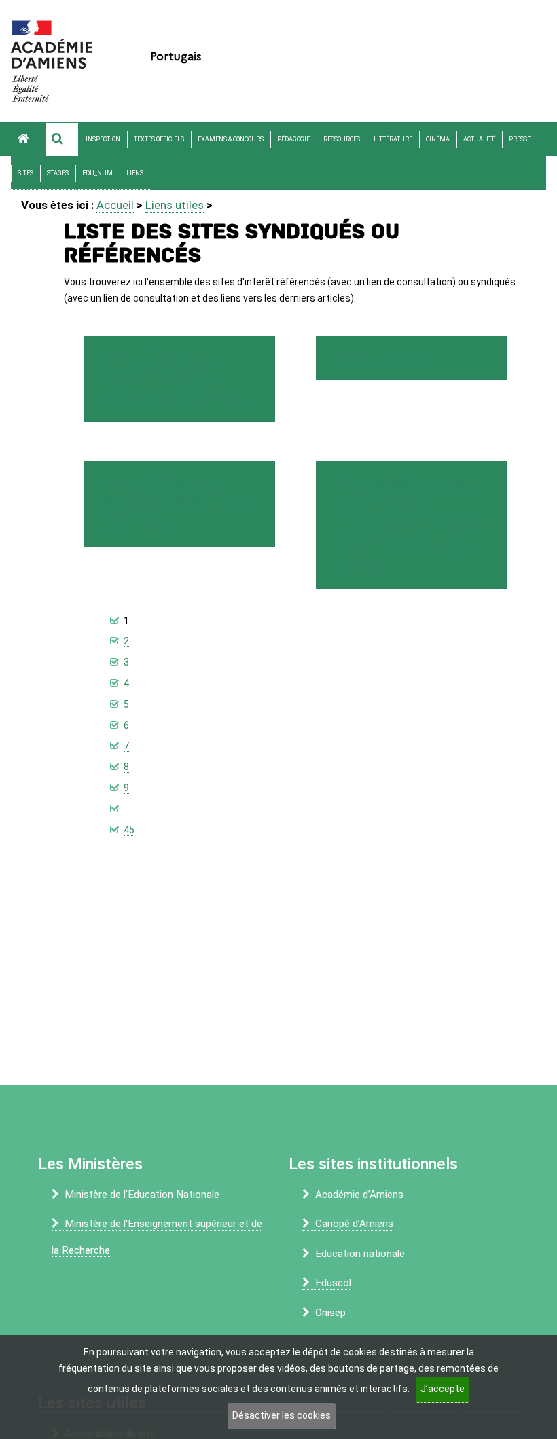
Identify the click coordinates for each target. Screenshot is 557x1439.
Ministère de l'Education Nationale (142, 1194)
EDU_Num (97, 173)
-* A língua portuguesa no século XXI (172, 381)
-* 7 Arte (378, 359)
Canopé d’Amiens (354, 1224)
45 (129, 829)
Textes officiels (159, 139)
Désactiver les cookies (281, 1415)
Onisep (330, 1313)
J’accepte (442, 1388)
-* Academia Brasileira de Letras (175, 506)
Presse (520, 139)
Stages (58, 173)
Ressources (341, 139)
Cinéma (438, 139)
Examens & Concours (231, 139)
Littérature (393, 139)
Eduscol (333, 1283)
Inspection (103, 139)
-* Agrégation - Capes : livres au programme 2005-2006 (409, 526)
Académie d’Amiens (359, 1194)
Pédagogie (293, 139)
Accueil (115, 205)
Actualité (479, 139)
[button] (62, 139)
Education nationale (360, 1253)
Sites (25, 173)
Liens (134, 173)
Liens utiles (174, 205)
